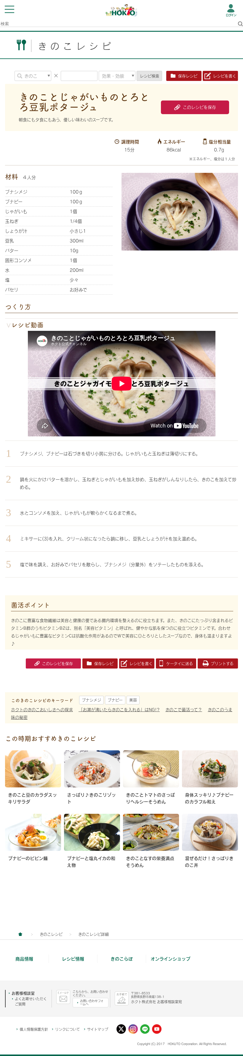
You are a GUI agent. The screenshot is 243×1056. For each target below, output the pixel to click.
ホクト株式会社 (20, 934)
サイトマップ (97, 1029)
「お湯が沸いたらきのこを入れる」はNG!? (119, 709)
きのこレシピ (51, 934)
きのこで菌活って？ (183, 709)
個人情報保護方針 (34, 1029)
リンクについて (67, 1029)
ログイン (231, 15)
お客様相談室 (23, 993)
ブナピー (115, 700)
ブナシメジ (91, 700)
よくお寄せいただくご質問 (31, 1001)
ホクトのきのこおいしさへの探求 (42, 709)
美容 (133, 700)
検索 (149, 76)
